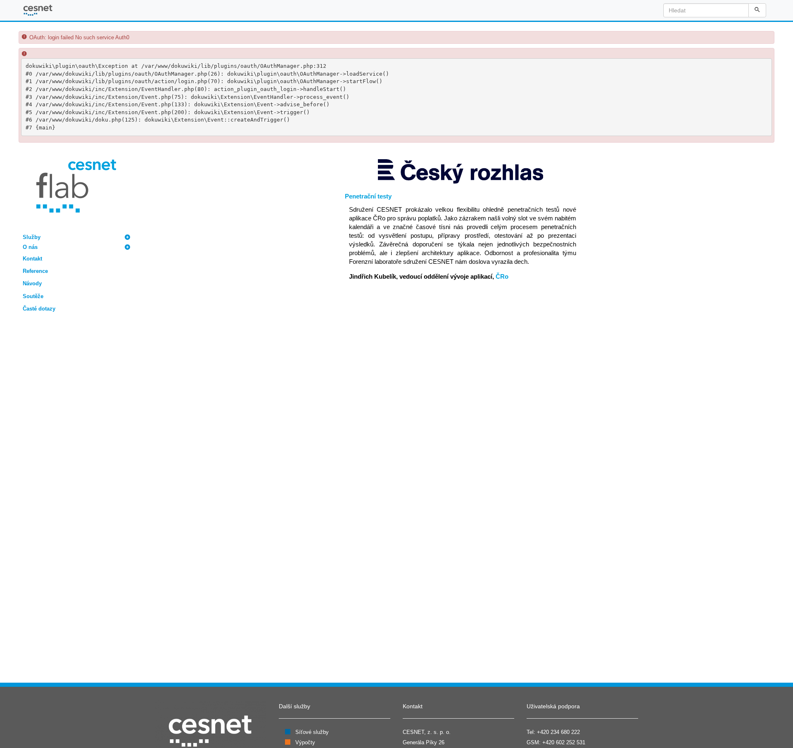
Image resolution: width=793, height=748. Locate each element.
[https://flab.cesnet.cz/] (76, 185)
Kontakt (32, 259)
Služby (31, 237)
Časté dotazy (39, 309)
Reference (35, 271)
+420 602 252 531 (563, 742)
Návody (32, 283)
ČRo (502, 276)
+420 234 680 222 (558, 732)
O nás (30, 247)
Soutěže (33, 296)
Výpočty (305, 742)
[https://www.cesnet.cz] (210, 730)
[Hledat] (757, 10)
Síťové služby (312, 732)
